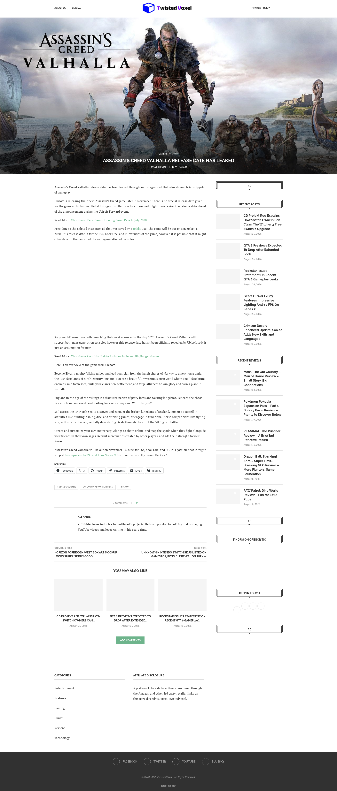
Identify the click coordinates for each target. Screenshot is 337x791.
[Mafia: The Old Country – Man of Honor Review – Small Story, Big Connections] (228, 377)
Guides (59, 718)
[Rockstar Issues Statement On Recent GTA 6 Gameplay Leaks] (182, 595)
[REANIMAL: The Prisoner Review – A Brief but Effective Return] (228, 437)
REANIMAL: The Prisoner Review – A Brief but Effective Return (262, 435)
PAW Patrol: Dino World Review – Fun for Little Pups (261, 495)
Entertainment (64, 688)
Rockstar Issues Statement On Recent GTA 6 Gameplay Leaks (261, 275)
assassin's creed (66, 487)
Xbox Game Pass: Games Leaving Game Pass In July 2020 (109, 220)
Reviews (60, 728)
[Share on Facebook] (142, 503)
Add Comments (130, 640)
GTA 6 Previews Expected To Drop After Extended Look (263, 250)
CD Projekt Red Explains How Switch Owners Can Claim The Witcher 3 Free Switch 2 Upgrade (263, 222)
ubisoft (124, 487)
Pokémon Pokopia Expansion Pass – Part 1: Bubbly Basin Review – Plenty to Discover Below (262, 408)
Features (60, 698)
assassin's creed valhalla (97, 487)
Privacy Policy (261, 8)
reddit (137, 229)
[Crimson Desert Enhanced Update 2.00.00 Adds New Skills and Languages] (228, 331)
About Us (60, 8)
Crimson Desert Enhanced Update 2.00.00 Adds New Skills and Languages (263, 332)
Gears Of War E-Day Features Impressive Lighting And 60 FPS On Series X (261, 302)
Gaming (59, 708)
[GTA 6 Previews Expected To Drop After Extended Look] (130, 595)
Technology (62, 738)
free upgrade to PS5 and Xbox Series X (90, 455)
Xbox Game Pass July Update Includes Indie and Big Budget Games (115, 356)
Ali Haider (160, 167)
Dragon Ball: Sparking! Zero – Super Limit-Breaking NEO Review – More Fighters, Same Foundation (261, 465)
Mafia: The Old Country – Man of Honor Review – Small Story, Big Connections (262, 378)
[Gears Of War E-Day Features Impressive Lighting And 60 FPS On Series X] (228, 302)
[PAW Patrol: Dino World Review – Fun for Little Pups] (228, 496)
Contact (77, 8)
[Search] (281, 8)
